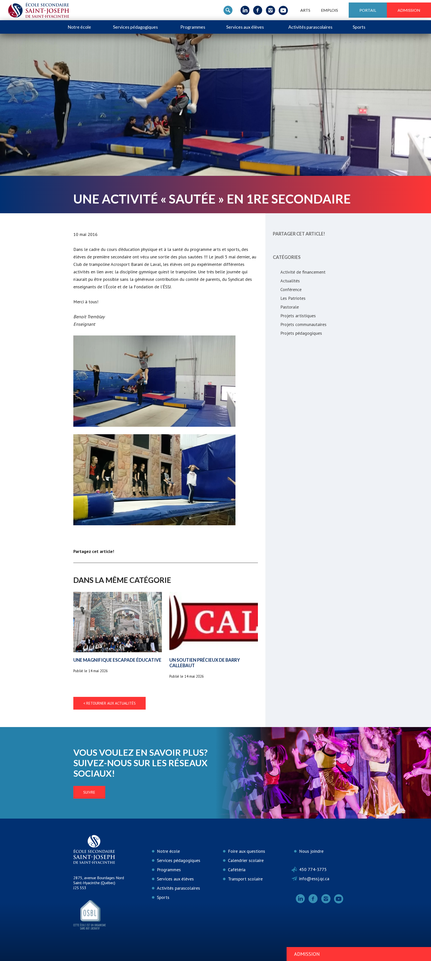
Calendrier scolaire (246, 860)
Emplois (329, 10)
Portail (367, 10)
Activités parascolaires (310, 27)
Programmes (192, 27)
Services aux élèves (245, 27)
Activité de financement (302, 272)
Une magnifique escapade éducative (117, 660)
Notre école (79, 27)
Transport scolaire (245, 879)
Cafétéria (236, 869)
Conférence (291, 289)
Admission (409, 10)
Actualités (290, 281)
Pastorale (289, 307)
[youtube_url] (283, 10)
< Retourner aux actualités (109, 703)
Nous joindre (311, 851)
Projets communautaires (303, 324)
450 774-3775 (313, 869)
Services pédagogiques (135, 27)
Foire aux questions (246, 851)
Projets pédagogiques (301, 333)
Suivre (89, 792)
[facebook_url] (257, 10)
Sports (359, 27)
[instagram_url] (270, 10)
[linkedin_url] (245, 10)
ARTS (305, 10)
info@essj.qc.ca (314, 878)
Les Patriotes (293, 298)
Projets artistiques (298, 316)
